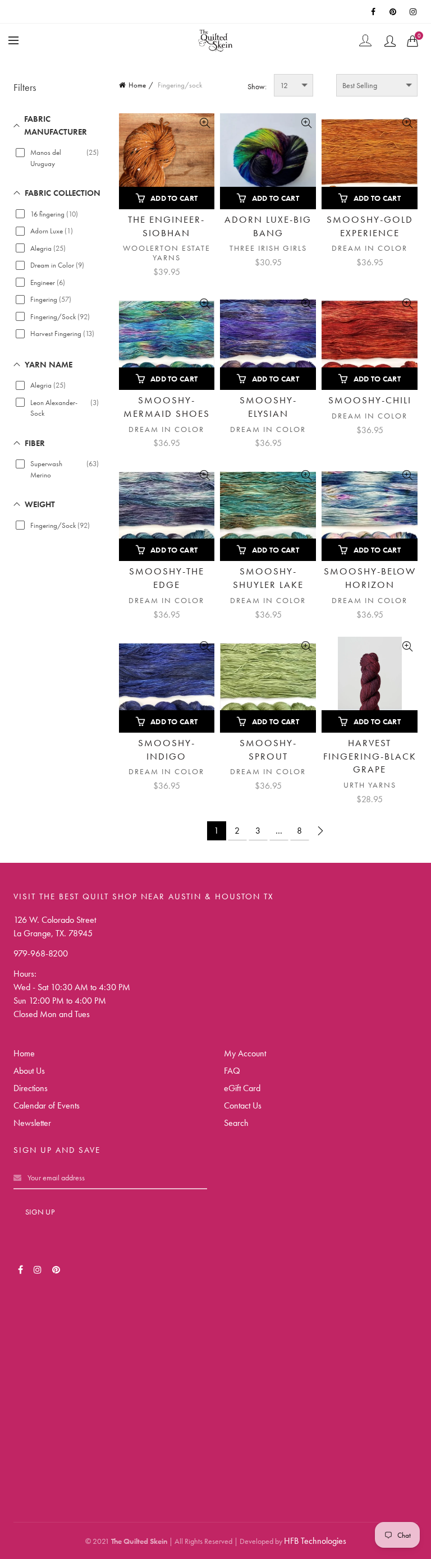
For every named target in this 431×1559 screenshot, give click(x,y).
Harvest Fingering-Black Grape (369, 756)
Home (137, 85)
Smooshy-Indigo (166, 749)
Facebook (373, 11)
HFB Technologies (315, 1541)
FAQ (232, 1071)
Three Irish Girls (268, 248)
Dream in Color (369, 248)
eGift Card (242, 1088)
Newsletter (32, 1123)
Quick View (204, 123)
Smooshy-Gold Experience (370, 226)
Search (236, 1123)
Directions (30, 1088)
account (390, 41)
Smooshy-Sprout (268, 749)
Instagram (414, 11)
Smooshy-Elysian (268, 407)
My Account (245, 1053)
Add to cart (174, 198)
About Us (29, 1071)
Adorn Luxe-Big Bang (267, 226)
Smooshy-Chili (369, 400)
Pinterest (394, 11)
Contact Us (243, 1105)
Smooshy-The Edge (166, 578)
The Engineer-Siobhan (166, 226)
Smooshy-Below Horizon (370, 578)
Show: (257, 86)
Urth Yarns (369, 785)
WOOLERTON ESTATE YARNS (166, 253)
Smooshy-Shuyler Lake (268, 578)
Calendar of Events (46, 1105)
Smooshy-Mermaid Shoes (166, 407)
